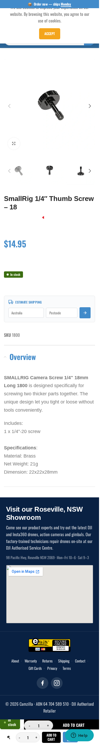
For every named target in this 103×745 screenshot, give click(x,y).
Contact (80, 655)
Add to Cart (51, 737)
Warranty (31, 655)
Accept (49, 33)
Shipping (63, 655)
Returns (47, 655)
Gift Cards (35, 663)
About (15, 655)
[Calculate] (85, 307)
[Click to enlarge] (14, 140)
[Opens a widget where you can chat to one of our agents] (79, 735)
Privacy (52, 663)
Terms (67, 663)
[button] (9, 104)
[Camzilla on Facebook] (42, 678)
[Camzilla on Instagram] (57, 678)
